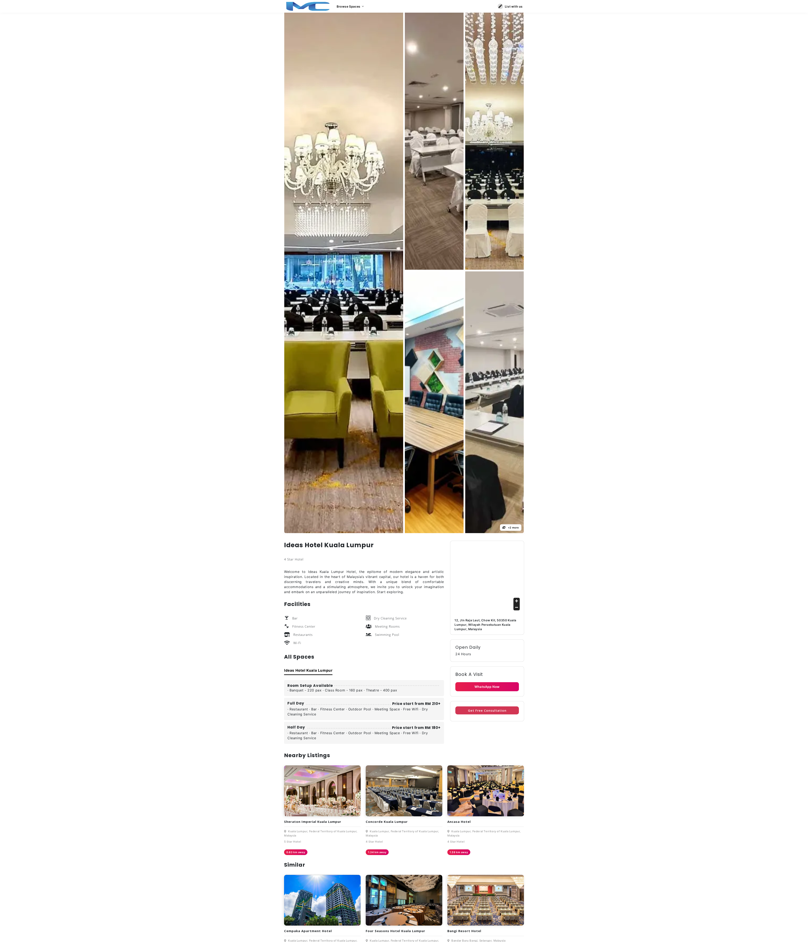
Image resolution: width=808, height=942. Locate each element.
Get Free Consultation (487, 710)
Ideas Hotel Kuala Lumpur (308, 670)
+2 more (513, 527)
